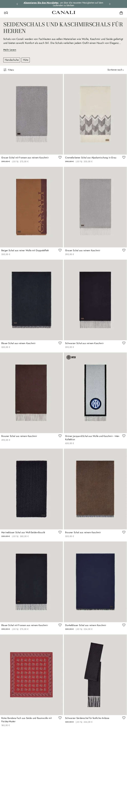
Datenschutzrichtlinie (82, 408)
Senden (93, 414)
